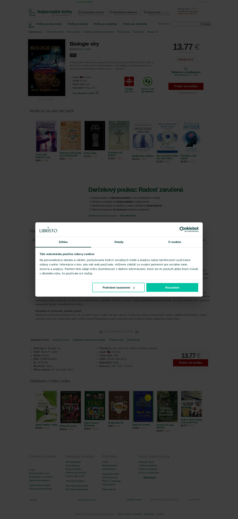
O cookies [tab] (174, 241)
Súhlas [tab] (63, 241)
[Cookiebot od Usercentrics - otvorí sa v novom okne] (182, 229)
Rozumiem (172, 287)
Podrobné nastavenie (116, 287)
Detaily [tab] (119, 241)
